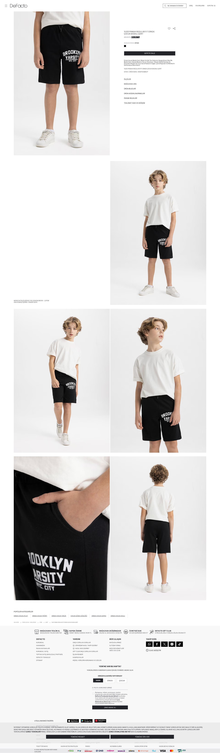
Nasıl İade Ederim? (82, 648)
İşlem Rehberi (78, 654)
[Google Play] (87, 721)
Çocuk (122, 681)
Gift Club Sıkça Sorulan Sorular (85, 651)
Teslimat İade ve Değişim (134, 103)
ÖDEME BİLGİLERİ (130, 98)
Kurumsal (40, 642)
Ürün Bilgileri (130, 89)
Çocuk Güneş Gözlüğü (79, 616)
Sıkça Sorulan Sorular (82, 642)
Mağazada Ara (130, 84)
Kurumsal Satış (42, 651)
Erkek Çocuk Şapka (99, 616)
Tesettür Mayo (42, 746)
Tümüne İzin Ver (142, 737)
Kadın (98, 680)
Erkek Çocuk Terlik (59, 616)
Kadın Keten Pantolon (69, 746)
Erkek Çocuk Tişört (39, 616)
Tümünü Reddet (78, 737)
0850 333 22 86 (114, 650)
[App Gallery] (100, 721)
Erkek (110, 681)
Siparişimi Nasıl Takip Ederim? (86, 645)
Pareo (87, 746)
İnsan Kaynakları (43, 648)
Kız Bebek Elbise (116, 746)
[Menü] (6, 5)
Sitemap (39, 660)
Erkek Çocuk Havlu (118, 616)
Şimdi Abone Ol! (110, 707)
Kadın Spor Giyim (141, 746)
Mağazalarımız (115, 642)
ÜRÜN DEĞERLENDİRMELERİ (134, 93)
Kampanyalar (78, 657)
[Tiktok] (179, 644)
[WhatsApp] (149, 644)
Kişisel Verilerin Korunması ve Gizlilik (87, 660)
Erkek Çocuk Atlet (21, 616)
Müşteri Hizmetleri (116, 648)
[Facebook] (157, 644)
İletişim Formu (114, 645)
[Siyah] (125, 46)
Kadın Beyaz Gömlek (166, 746)
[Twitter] (164, 644)
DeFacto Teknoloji (43, 657)
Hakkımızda (40, 645)
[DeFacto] (18, 5)
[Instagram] (172, 644)
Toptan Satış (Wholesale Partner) (49, 654)
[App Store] (73, 721)
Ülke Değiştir (155, 650)
